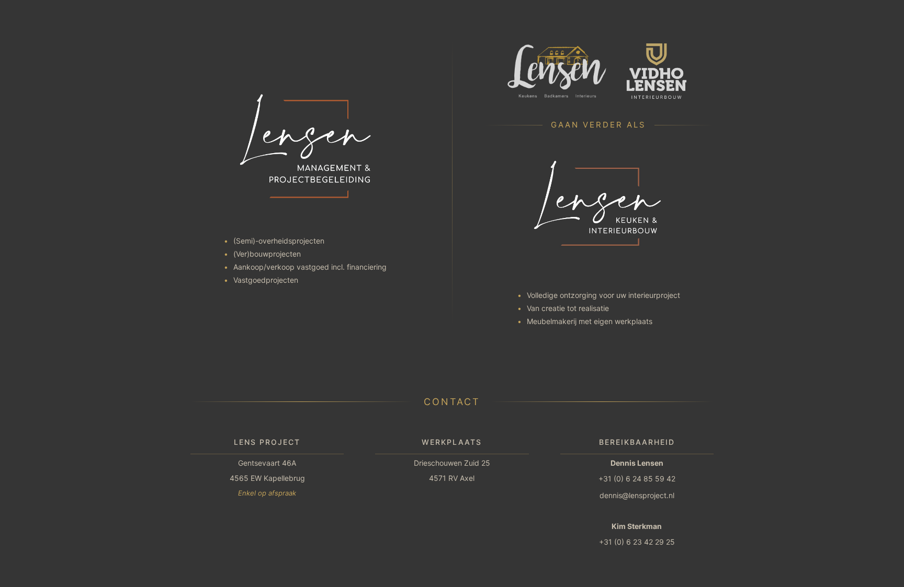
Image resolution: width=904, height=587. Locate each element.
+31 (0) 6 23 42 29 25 (637, 541)
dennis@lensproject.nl (637, 495)
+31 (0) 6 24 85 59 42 (636, 478)
